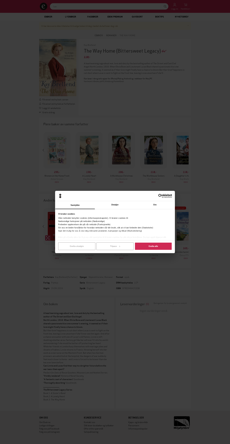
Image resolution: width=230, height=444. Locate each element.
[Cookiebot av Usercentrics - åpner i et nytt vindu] (160, 196)
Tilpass (113, 246)
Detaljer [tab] (115, 205)
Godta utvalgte (77, 246)
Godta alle (153, 246)
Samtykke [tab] (75, 205)
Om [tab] (155, 205)
